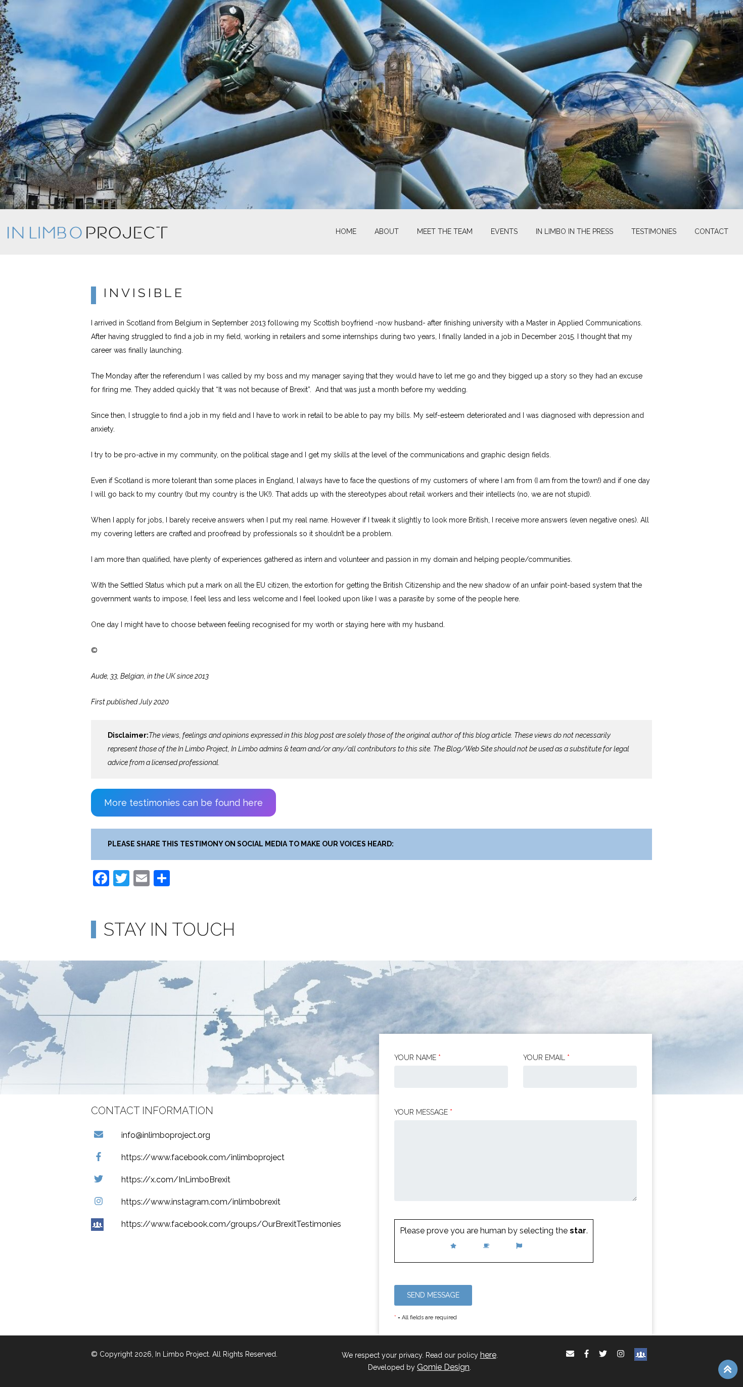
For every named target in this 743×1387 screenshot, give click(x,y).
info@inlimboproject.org (165, 1135)
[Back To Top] (727, 1368)
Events (504, 231)
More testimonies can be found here (183, 802)
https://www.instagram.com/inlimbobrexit (201, 1202)
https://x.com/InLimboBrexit (175, 1179)
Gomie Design (443, 1367)
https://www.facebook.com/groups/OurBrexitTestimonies (231, 1224)
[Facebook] (586, 1354)
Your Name (417, 1058)
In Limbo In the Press (574, 231)
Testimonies (653, 231)
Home (346, 231)
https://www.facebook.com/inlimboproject (203, 1157)
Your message (423, 1112)
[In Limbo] (88, 232)
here (488, 1355)
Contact (711, 231)
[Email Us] (570, 1354)
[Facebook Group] (640, 1354)
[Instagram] (620, 1354)
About (387, 231)
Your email (546, 1058)
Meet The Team (445, 231)
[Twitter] (603, 1354)
